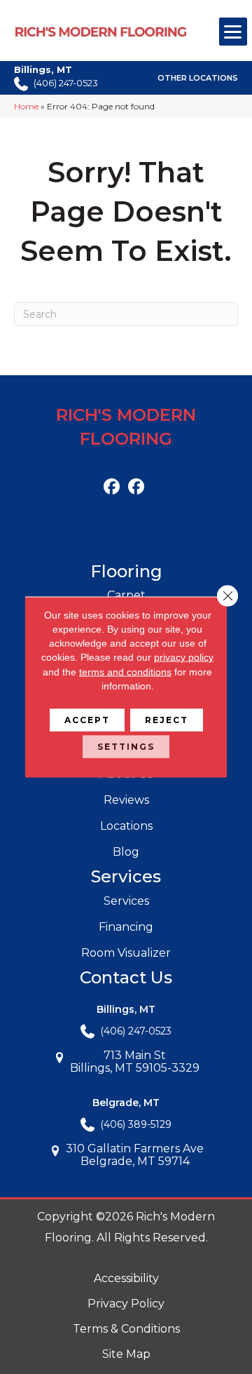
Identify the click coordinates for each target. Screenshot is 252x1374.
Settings (126, 746)
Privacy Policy (126, 1303)
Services (126, 901)
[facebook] (112, 487)
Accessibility (126, 1278)
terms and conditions (125, 671)
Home (26, 106)
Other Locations (198, 78)
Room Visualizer (126, 952)
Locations (126, 826)
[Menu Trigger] (233, 32)
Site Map (126, 1354)
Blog (126, 851)
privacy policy (184, 657)
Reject (166, 720)
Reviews (126, 800)
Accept (87, 720)
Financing (126, 927)
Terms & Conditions (126, 1328)
